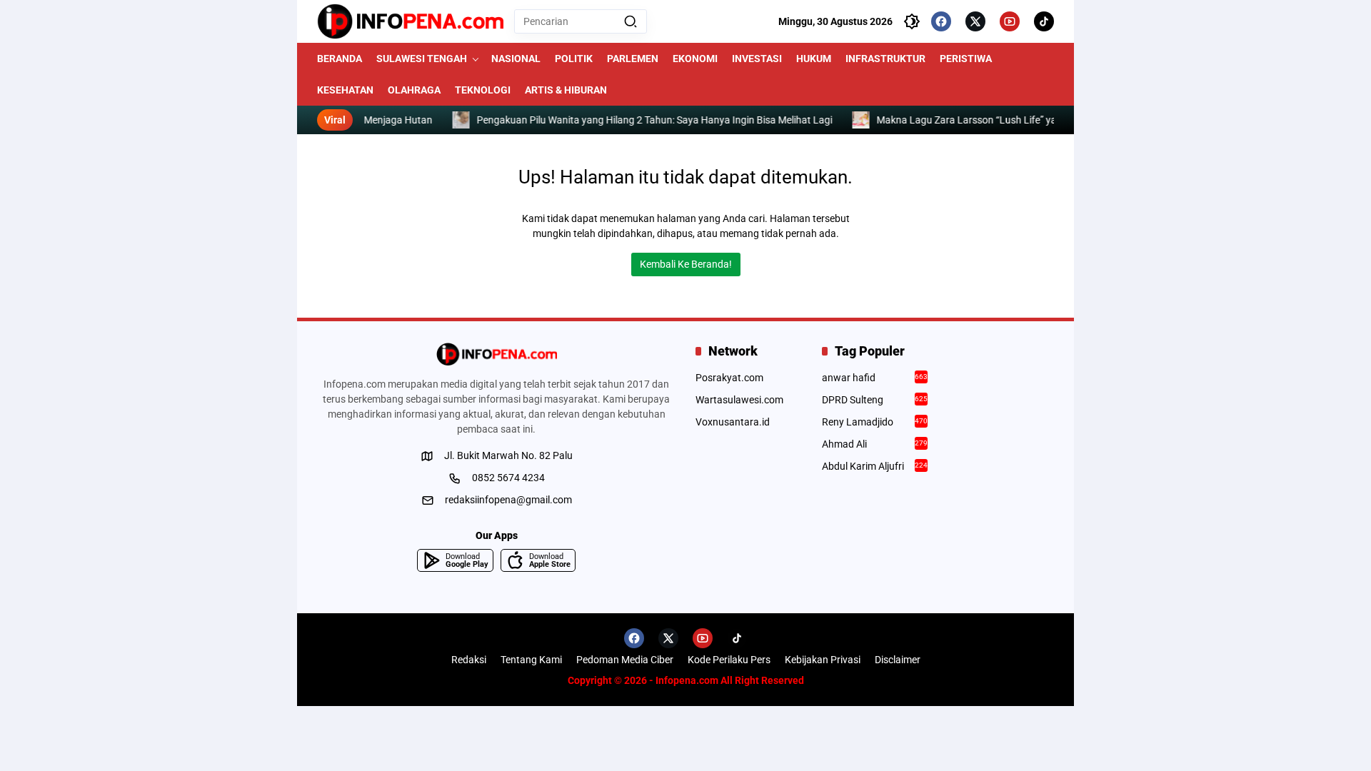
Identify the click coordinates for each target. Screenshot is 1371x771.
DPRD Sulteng (875, 399)
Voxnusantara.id (732, 422)
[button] (630, 21)
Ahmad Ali (875, 444)
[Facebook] (941, 21)
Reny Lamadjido (875, 422)
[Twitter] (975, 21)
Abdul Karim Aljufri (875, 466)
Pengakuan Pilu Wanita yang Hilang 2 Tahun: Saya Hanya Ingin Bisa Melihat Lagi (660, 120)
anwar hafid (875, 377)
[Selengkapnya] (496, 354)
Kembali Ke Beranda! (686, 264)
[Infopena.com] (410, 21)
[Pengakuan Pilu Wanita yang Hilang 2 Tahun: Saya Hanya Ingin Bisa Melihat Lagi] (467, 119)
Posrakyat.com (729, 377)
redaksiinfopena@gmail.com (508, 499)
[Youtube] (1010, 21)
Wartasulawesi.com (739, 399)
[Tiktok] (1044, 21)
